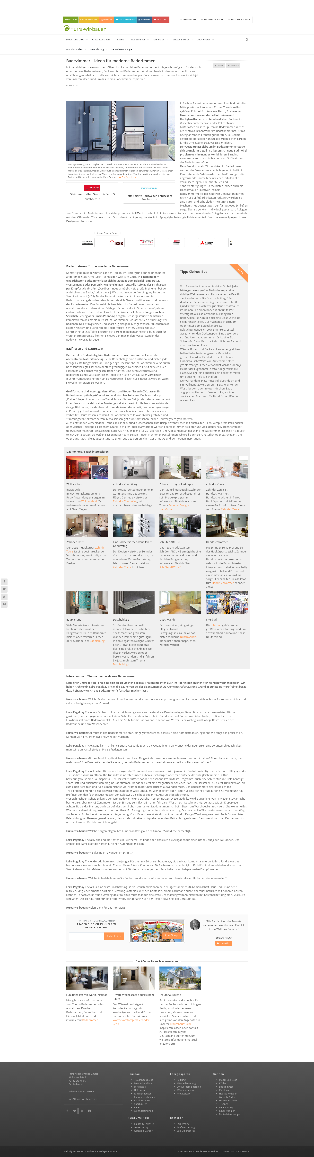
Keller (137, 1107)
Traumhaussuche (181, 1024)
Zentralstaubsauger (122, 49)
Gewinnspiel (189, 19)
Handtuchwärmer (223, 583)
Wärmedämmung (186, 1083)
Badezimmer (138, 39)
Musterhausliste (143, 1083)
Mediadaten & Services (207, 1151)
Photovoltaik (183, 1093)
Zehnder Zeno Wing (125, 501)
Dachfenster (203, 39)
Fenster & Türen (181, 39)
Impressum (243, 1151)
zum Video (225, 943)
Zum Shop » (172, 935)
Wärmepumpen (185, 1090)
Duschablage (121, 664)
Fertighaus (140, 1086)
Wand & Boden (74, 49)
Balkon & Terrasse (144, 1123)
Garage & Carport (143, 1130)
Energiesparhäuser (144, 1097)
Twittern (235, 65)
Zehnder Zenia (230, 509)
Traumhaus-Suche (213, 19)
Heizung (181, 1079)
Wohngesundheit (143, 1110)
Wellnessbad (89, 501)
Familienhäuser (142, 1093)
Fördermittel (183, 1123)
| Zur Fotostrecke (127, 177)
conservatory (141, 1127)
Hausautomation (101, 39)
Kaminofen (159, 39)
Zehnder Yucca (122, 567)
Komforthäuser (142, 1100)
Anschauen (91, 199)
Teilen (220, 65)
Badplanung (97, 641)
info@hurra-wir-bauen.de (83, 1099)
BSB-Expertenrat (186, 1130)
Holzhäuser (140, 1090)
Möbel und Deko (75, 39)
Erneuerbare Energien (189, 1086)
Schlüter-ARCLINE (170, 567)
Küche (120, 39)
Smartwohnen (185, 1151)
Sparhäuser (140, 1103)
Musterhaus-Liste (240, 19)
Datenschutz (228, 1151)
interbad (216, 625)
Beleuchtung (97, 49)
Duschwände (188, 637)
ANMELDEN (114, 936)
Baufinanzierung (186, 1127)
